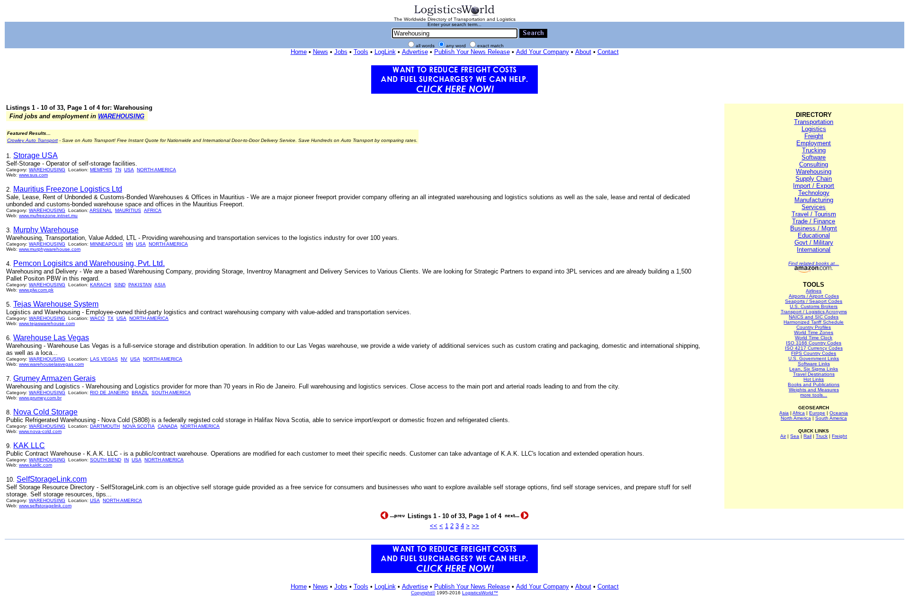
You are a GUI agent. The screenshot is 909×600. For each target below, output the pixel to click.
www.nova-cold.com (40, 431)
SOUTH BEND (105, 459)
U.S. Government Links (813, 358)
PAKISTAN (140, 284)
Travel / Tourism (814, 214)
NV (124, 359)
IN (126, 459)
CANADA (168, 426)
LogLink (385, 51)
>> (475, 525)
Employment (813, 143)
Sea (794, 436)
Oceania (838, 412)
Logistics (814, 128)
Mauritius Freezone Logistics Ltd (67, 189)
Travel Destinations (814, 374)
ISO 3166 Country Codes (813, 342)
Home (299, 51)
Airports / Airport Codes (814, 296)
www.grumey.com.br (40, 397)
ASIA (160, 284)
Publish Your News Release (472, 51)
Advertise (415, 51)
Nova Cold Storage (45, 412)
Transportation (813, 121)
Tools (361, 51)
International (813, 249)
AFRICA (152, 210)
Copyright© (423, 592)
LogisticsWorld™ (480, 592)
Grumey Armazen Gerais (54, 378)
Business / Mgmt (813, 228)
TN (118, 169)
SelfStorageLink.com (52, 479)
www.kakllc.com (35, 465)
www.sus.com (33, 174)
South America (831, 418)
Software (814, 157)
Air (783, 436)
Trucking (814, 150)
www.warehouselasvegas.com (51, 364)
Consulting (813, 164)
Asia (784, 412)
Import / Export (813, 185)
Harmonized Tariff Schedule (814, 322)
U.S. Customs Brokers (814, 306)
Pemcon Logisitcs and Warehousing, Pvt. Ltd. (89, 263)
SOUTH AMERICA (171, 392)
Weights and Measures (814, 389)
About (583, 51)
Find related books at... (813, 263)
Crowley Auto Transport (32, 140)
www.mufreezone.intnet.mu (48, 215)
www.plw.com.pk (36, 289)
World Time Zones (813, 332)
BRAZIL (140, 392)
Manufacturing (813, 199)
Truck (822, 436)
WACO (97, 318)
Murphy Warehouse (46, 230)
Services (814, 207)
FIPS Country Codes (813, 353)
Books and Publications (813, 384)
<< (433, 525)
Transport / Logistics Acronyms (814, 311)
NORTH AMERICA (156, 169)
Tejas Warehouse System (55, 304)
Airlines (813, 290)
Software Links (814, 363)
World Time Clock (813, 337)
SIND (119, 284)
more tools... (813, 394)
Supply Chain (813, 178)
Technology (813, 192)
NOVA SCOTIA (139, 426)
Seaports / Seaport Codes (813, 301)
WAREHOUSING (121, 116)
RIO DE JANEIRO (109, 392)
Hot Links (813, 379)
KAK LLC (29, 445)
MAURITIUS (128, 210)
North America (796, 418)
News (320, 51)
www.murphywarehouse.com (49, 249)
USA (129, 169)
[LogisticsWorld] (454, 15)
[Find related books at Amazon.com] (813, 271)
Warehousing (813, 171)
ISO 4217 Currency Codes (814, 348)
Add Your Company (542, 51)
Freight (813, 136)
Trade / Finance (813, 221)
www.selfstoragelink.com (45, 505)
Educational (814, 235)
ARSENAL (100, 210)
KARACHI (100, 284)
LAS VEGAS (104, 359)
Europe (817, 412)
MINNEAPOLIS (106, 244)
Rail (807, 436)
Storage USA (35, 155)
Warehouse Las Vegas (51, 338)
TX (110, 318)
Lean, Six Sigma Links (813, 368)
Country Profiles (813, 327)
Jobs (341, 51)
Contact (608, 51)
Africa (799, 412)
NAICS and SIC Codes (813, 316)
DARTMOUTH (105, 426)
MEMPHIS (101, 169)
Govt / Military (813, 242)
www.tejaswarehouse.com (47, 323)
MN (129, 244)
